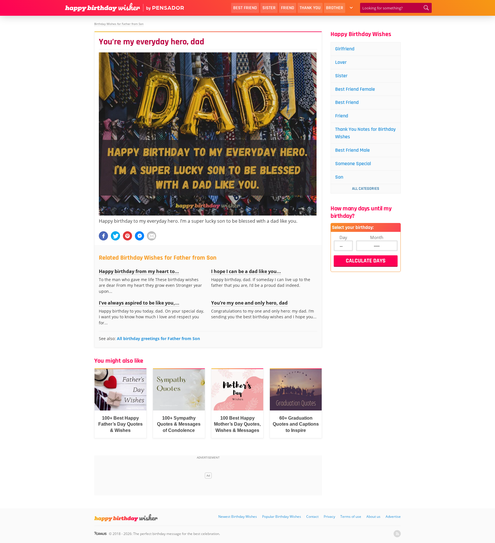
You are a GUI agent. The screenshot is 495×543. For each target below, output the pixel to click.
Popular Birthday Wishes (281, 516)
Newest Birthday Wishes (237, 516)
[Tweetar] (115, 235)
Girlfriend (344, 49)
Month (376, 237)
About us (373, 516)
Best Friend (245, 8)
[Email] (151, 235)
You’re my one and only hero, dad (249, 303)
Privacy (329, 516)
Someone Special (353, 163)
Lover (341, 62)
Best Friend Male (352, 150)
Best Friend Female (355, 89)
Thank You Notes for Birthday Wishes (365, 133)
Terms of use (350, 516)
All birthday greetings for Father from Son (158, 338)
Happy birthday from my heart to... (139, 271)
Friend (287, 8)
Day (343, 237)
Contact (312, 516)
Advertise (393, 516)
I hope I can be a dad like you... (246, 271)
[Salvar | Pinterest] (127, 235)
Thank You (310, 8)
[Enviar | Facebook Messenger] (139, 235)
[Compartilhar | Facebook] (103, 235)
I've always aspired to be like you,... (139, 303)
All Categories (365, 188)
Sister (269, 8)
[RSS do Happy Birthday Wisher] (397, 533)
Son (339, 177)
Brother (334, 8)
